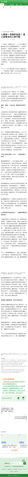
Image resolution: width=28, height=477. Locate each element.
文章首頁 (11, 471)
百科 (21, 4)
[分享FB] (3, 7)
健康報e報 (7, 463)
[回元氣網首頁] (5, 2)
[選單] (26, 1)
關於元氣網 (4, 469)
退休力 (24, 469)
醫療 (17, 4)
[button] (26, 4)
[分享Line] (10, 7)
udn (2, 31)
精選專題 (15, 469)
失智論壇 (11, 4)
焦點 (2, 4)
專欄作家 (16, 471)
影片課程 (4, 442)
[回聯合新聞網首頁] (2, 2)
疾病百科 (20, 469)
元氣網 (4, 31)
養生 (6, 4)
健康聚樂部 (10, 469)
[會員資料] (24, 1)
